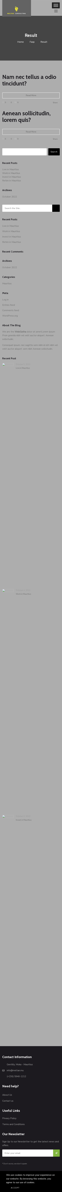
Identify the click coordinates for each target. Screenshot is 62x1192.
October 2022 (9, 196)
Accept (15, 1188)
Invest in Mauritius (11, 176)
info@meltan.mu (15, 1070)
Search (54, 151)
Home (20, 41)
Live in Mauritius (10, 169)
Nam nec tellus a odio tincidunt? (29, 80)
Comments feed (10, 310)
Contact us (7, 1100)
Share (55, 102)
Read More (31, 95)
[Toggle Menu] (55, 5)
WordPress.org (10, 315)
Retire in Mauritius (11, 180)
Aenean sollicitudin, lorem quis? (26, 116)
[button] (56, 11)
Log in (5, 299)
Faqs (32, 41)
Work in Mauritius (11, 173)
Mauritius (7, 283)
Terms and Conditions (13, 1124)
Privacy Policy (9, 1118)
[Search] (56, 208)
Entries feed (8, 305)
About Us (7, 1094)
